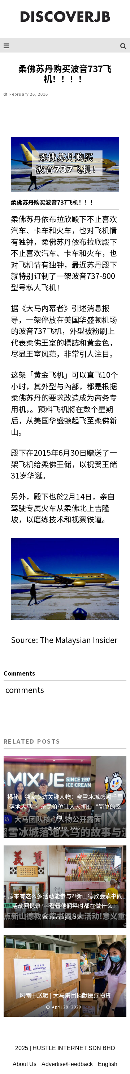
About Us (24, 1064)
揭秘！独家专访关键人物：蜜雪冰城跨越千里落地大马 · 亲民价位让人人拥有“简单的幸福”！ (65, 806)
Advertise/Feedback (67, 1064)
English (107, 1064)
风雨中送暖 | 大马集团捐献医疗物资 (65, 995)
